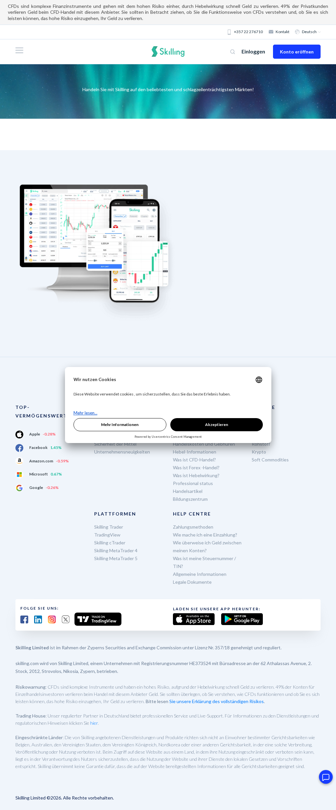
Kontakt (282, 31)
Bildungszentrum (190, 499)
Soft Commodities (270, 459)
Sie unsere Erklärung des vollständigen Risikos (216, 701)
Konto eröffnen (297, 51)
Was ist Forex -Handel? (196, 467)
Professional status (193, 483)
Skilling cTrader (109, 542)
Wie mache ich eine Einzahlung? (205, 534)
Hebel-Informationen (194, 452)
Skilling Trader (108, 527)
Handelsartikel (187, 491)
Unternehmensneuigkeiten (122, 452)
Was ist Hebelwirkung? (196, 475)
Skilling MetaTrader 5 (115, 558)
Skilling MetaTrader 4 (115, 550)
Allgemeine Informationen (199, 574)
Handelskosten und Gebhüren (204, 444)
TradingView (107, 534)
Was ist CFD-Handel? (194, 459)
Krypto (259, 452)
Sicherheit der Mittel (115, 444)
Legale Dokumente (192, 582)
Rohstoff (261, 444)
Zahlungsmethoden (193, 527)
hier (94, 723)
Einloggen (253, 51)
